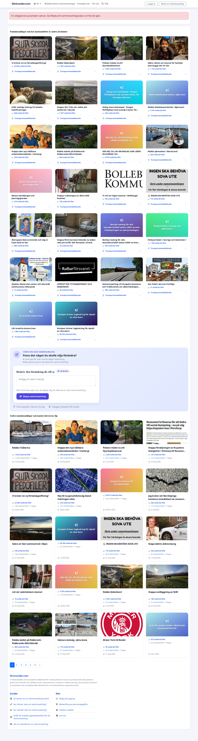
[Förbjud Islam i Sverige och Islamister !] (167, 232)
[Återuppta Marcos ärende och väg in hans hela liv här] (31, 233)
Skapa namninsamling (34, 396)
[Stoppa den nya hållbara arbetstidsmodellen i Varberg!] (31, 145)
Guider (14, 693)
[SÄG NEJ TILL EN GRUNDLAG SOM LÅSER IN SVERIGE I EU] (122, 145)
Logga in (151, 4)
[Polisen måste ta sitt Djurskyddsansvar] (122, 56)
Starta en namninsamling (172, 4)
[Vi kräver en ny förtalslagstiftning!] (31, 55)
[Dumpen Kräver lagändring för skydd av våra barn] (76, 322)
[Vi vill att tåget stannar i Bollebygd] (122, 188)
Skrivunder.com (21, 3)
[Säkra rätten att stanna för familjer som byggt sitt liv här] (167, 56)
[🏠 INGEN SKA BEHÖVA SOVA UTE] (167, 188)
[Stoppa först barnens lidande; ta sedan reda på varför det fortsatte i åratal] (76, 233)
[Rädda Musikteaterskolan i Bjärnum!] (167, 100)
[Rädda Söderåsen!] (76, 55)
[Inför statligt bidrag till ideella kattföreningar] (31, 101)
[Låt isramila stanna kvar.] (31, 321)
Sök (106, 4)
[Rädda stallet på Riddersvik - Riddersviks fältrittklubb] (76, 145)
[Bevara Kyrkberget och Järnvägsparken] (31, 189)
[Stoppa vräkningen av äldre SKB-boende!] (76, 189)
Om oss (95, 4)
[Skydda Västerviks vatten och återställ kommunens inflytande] (31, 277)
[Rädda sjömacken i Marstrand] (167, 144)
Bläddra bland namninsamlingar (60, 4)
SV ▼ (39, 4)
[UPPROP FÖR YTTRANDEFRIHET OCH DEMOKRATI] (76, 277)
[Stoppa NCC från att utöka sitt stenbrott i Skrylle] (76, 101)
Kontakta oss (83, 4)
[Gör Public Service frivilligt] (167, 276)
